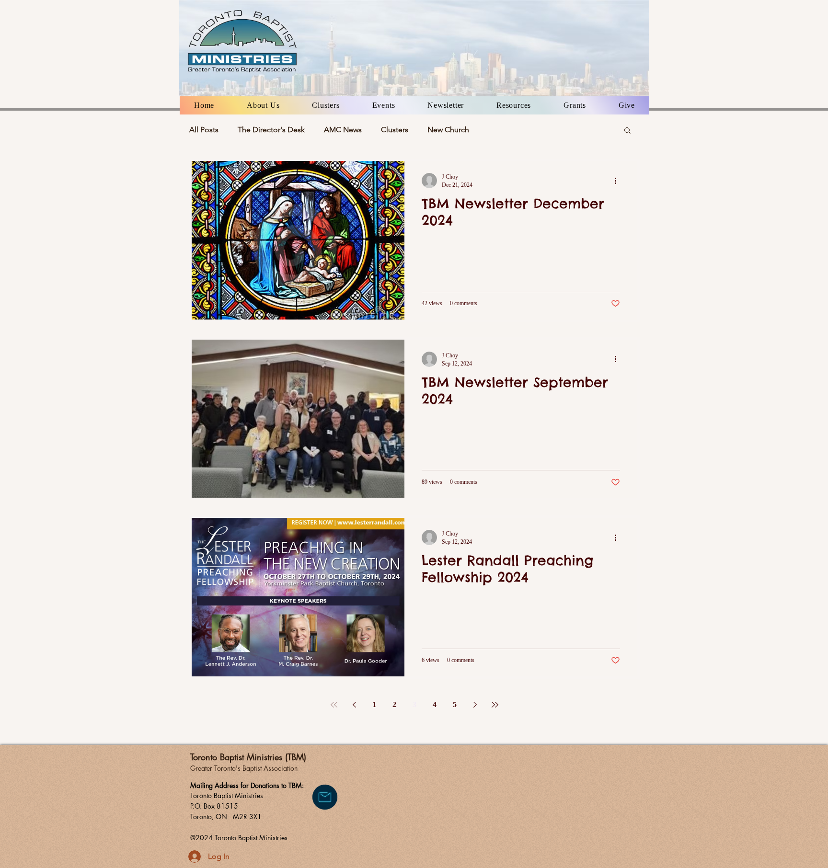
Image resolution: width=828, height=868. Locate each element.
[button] (263, 105)
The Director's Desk (271, 129)
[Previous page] (354, 704)
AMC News (343, 129)
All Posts (203, 129)
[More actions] (618, 180)
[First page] (334, 704)
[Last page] (495, 704)
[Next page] (474, 704)
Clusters (394, 129)
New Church (448, 129)
